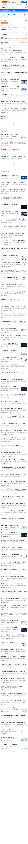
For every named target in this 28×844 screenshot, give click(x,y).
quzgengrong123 (4, 200)
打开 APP (24, 1)
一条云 (2, 105)
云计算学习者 (3, 324)
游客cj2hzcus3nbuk (4, 412)
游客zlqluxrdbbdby (4, 536)
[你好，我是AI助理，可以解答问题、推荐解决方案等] (20, 4)
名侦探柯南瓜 (3, 112)
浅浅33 (2, 317)
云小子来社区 (3, 302)
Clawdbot (2, 609)
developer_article (4, 54)
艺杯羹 (2, 558)
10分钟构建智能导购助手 (22, 42)
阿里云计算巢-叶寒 (4, 748)
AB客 (2, 514)
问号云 (2, 145)
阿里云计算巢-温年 (4, 281)
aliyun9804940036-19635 (5, 339)
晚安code (2, 259)
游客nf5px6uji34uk (4, 390)
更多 (26, 34)
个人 (26, 7)
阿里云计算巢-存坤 (4, 645)
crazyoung (3, 288)
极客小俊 (2, 90)
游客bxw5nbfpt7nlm (4, 521)
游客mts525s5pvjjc (4, 427)
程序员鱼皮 (3, 230)
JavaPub (2, 631)
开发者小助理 (3, 131)
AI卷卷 (2, 186)
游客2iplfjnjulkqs (4, 441)
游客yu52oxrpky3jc (4, 361)
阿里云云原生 (3, 61)
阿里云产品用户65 (4, 456)
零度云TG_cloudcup (4, 653)
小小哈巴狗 (3, 383)
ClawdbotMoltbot (4, 266)
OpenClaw (3, 368)
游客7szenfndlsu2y (4, 153)
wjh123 (2, 675)
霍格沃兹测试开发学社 (5, 448)
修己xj (2, 83)
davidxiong (3, 251)
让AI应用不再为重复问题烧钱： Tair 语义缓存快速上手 (17, 38)
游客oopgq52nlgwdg (4, 310)
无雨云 (2, 624)
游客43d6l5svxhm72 (4, 500)
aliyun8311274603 (4, 273)
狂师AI (2, 215)
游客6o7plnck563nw (4, 222)
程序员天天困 (3, 354)
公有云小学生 (3, 616)
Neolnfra (2, 208)
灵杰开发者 (3, 740)
